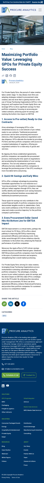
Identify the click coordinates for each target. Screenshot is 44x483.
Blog (11, 49)
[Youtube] (7, 385)
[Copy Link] (3, 76)
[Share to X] (7, 75)
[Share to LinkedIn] (14, 75)
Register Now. (36, 2)
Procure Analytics (16, 81)
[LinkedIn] (3, 385)
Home (3, 49)
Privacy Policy (6, 477)
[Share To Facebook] (10, 75)
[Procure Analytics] (19, 10)
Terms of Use (16, 477)
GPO (4, 316)
